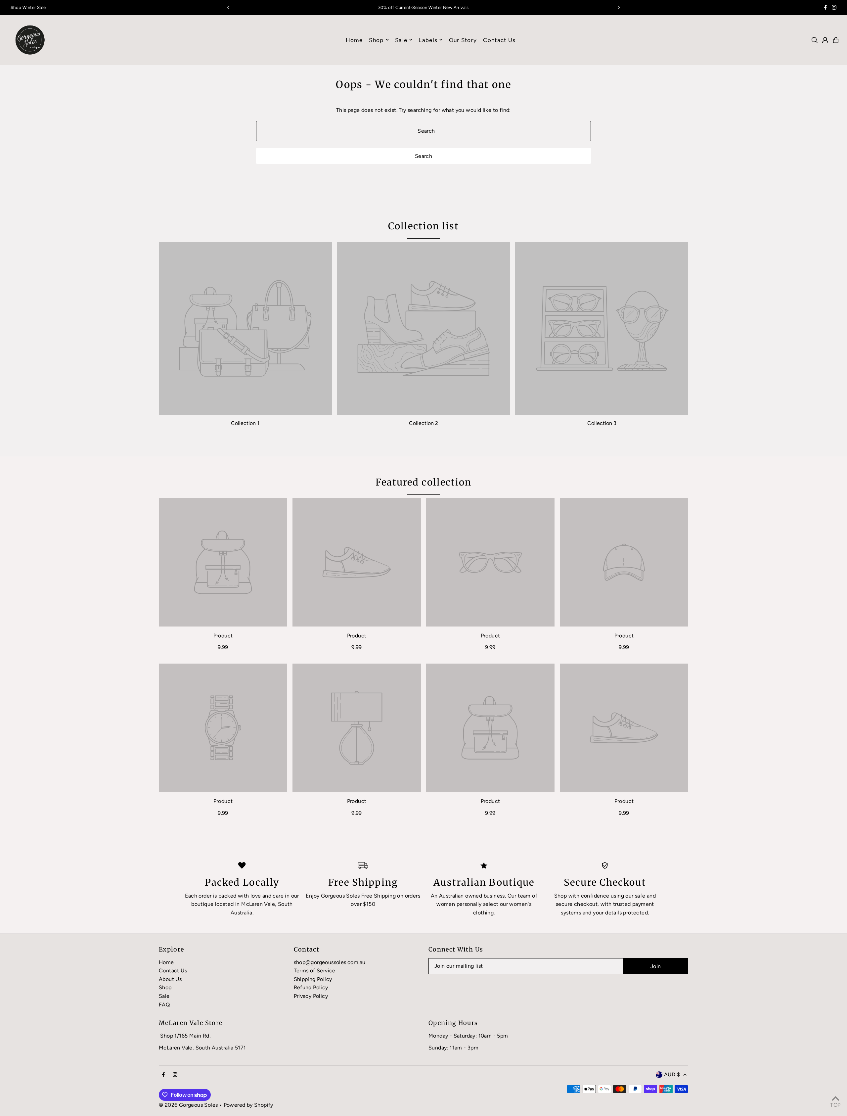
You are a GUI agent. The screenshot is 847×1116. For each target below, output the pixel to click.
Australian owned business (472, 896)
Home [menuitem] (354, 39)
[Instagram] (834, 8)
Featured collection (424, 482)
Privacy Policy (311, 996)
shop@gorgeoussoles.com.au (330, 962)
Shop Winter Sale (28, 7)
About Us (170, 979)
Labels (428, 39)
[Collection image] (245, 328)
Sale (164, 996)
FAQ (164, 1004)
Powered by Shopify (248, 1105)
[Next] (618, 7)
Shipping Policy (313, 979)
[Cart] (835, 40)
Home (166, 962)
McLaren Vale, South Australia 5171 (202, 1048)
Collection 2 (423, 423)
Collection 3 (601, 423)
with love (249, 896)
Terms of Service (314, 970)
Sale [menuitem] (401, 39)
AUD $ (672, 1074)
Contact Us (173, 970)
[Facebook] (825, 8)
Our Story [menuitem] (463, 39)
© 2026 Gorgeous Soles (188, 1105)
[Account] (825, 40)
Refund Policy (311, 987)
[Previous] (228, 7)
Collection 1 (245, 423)
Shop (376, 39)
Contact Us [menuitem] (499, 39)
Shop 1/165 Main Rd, (185, 1036)
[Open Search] (815, 40)
